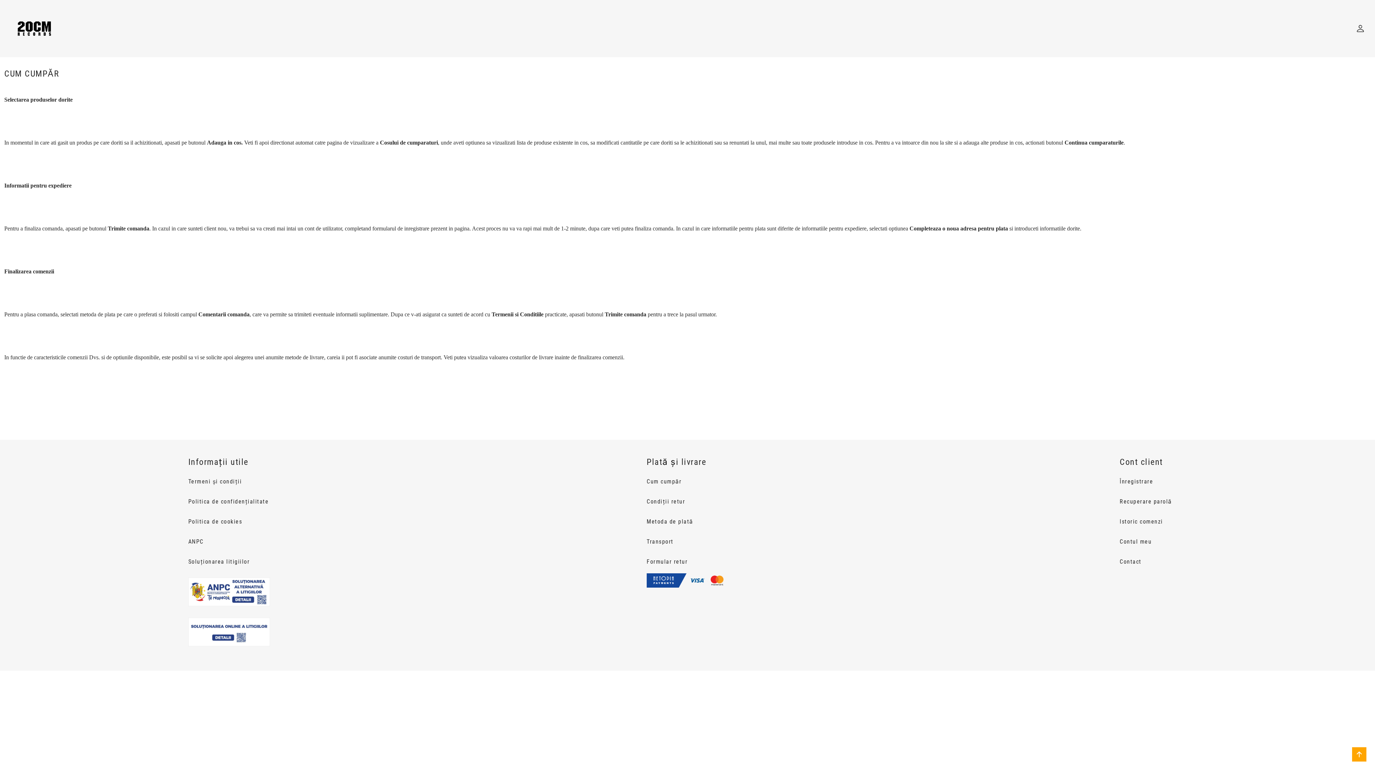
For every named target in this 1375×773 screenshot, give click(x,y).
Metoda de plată (670, 521)
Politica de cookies (215, 521)
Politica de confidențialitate (228, 501)
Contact (1131, 561)
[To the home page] (34, 29)
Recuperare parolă (1146, 501)
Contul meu (1136, 541)
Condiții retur (666, 501)
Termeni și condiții (215, 481)
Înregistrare (1136, 481)
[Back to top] (1359, 754)
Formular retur (667, 561)
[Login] (1360, 29)
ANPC (196, 541)
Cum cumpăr (664, 481)
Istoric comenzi (1141, 521)
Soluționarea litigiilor (219, 561)
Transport (660, 541)
